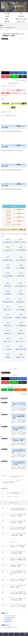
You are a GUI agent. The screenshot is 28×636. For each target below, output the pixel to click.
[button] (22, 76)
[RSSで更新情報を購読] (20, 389)
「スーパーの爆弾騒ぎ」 (20, 267)
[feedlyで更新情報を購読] (7, 389)
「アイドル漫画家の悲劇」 (20, 325)
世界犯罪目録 (7, 619)
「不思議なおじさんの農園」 (20, 317)
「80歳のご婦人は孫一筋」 (7, 301)
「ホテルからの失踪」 (7, 317)
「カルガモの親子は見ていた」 (8, 242)
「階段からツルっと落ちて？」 (20, 242)
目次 (12, 206)
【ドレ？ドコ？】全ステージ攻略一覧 (13, 224)
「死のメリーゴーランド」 (20, 341)
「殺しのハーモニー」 (7, 341)
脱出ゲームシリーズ (6, 372)
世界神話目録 (7, 621)
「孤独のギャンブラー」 (20, 357)
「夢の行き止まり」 (8, 325)
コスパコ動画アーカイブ (10, 627)
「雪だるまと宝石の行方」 (20, 260)
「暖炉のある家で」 (8, 285)
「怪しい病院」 (21, 293)
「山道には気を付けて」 (20, 301)
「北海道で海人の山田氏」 (7, 260)
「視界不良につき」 (8, 333)
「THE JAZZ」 (8, 267)
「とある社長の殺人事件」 (20, 250)
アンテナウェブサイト (9, 615)
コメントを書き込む (14, 492)
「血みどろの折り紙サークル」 (20, 285)
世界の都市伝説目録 (9, 617)
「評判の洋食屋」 (7, 293)
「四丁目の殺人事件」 (20, 275)
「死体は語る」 (8, 357)
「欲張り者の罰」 (20, 333)
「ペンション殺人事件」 (20, 309)
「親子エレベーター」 (7, 309)
